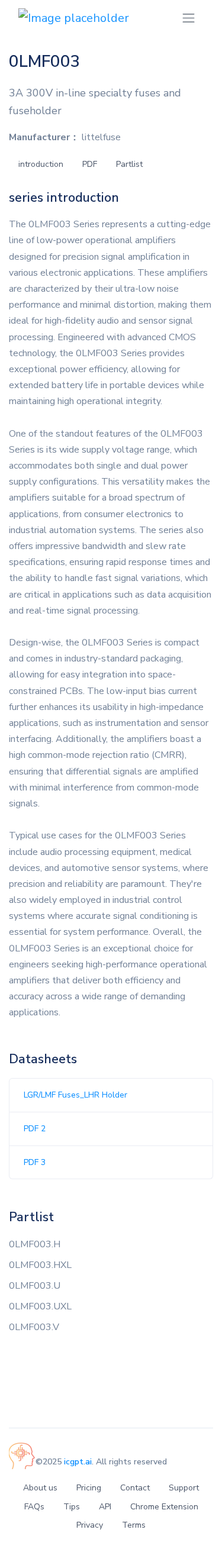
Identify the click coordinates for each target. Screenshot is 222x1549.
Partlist (129, 164)
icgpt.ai (78, 1461)
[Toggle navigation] (188, 18)
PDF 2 (35, 1128)
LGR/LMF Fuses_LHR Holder (75, 1095)
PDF (89, 164)
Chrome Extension (164, 1506)
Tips (71, 1506)
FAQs (34, 1506)
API (105, 1506)
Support (184, 1487)
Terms (134, 1525)
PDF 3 (35, 1162)
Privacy (89, 1525)
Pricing (88, 1487)
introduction (40, 164)
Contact (135, 1487)
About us (40, 1487)
